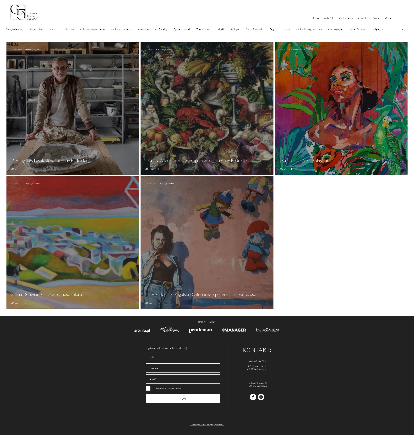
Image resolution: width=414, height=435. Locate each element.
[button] (403, 30)
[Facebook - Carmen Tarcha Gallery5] (253, 397)
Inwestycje (143, 29)
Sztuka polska (36, 29)
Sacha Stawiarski (254, 29)
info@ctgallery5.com (257, 369)
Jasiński (220, 29)
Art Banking (161, 29)
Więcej (376, 29)
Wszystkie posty (14, 29)
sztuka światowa (358, 29)
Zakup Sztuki (203, 29)
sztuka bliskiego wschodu (309, 29)
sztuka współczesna (121, 29)
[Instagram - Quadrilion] (261, 397)
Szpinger (235, 29)
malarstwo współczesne (92, 29)
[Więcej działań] (134, 49)
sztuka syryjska (335, 29)
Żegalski (274, 29)
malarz (53, 29)
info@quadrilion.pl (257, 366)
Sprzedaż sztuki (182, 29)
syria (287, 29)
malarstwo (68, 29)
